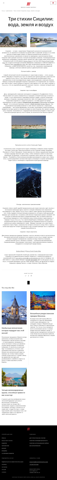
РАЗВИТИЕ (4, 443)
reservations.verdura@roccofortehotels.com (27, 258)
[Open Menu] (4, 3)
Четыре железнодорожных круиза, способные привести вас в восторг (13, 392)
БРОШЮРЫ (4, 450)
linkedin (4, 472)
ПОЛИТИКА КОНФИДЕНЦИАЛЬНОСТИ (39, 440)
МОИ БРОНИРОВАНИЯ (35, 445)
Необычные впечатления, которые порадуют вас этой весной (13, 330)
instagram (4, 467)
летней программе (31, 259)
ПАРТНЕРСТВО (5, 445)
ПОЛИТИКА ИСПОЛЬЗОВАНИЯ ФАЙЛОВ (39, 443)
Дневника (9, 10)
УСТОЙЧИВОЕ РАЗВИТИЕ (8, 453)
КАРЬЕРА (4, 448)
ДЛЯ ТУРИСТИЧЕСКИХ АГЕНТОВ (37, 438)
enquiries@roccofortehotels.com (39, 461)
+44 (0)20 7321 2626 (34, 464)
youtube (4, 469)
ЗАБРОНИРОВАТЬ (53, 3)
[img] (14, 307)
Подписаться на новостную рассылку (12, 461)
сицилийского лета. (20, 64)
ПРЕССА (4, 438)
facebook (4, 464)
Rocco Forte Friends (7, 440)
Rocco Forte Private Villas (33, 251)
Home (3, 10)
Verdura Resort (27, 61)
